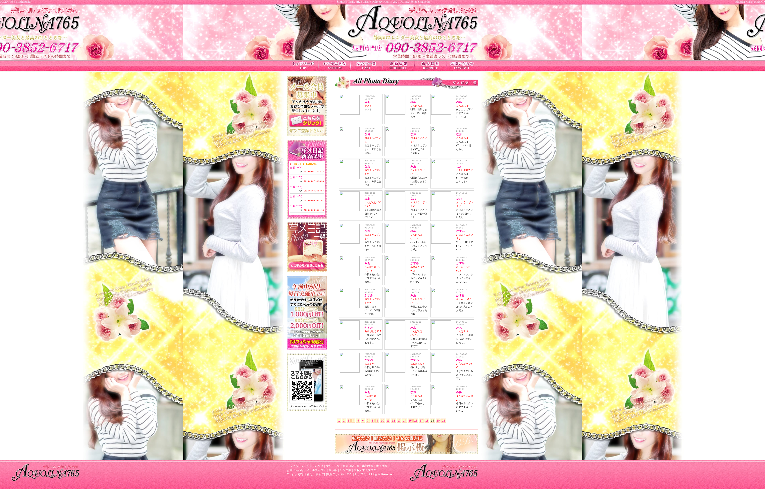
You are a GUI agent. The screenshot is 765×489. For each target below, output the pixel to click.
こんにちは (416, 395)
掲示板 (333, 470)
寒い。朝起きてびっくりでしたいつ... (464, 246)
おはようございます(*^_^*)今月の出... (418, 149)
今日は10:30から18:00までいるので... (372, 371)
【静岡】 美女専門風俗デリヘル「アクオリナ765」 (336, 474)
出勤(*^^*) (296, 167)
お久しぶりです (464, 170)
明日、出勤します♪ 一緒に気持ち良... (418, 113)
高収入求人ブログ (365, 470)
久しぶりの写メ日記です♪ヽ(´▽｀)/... (373, 214)
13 (399, 420)
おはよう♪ (370, 363)
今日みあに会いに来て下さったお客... (373, 278)
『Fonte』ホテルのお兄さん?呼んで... (418, 278)
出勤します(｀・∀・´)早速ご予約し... (373, 310)
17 (421, 420)
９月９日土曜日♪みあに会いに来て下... (418, 343)
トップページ (295, 466)
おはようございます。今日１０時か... (373, 246)
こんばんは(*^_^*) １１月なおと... (463, 145)
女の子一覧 (333, 466)
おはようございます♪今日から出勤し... (464, 214)
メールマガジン (316, 470)
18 (427, 420)
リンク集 (345, 470)
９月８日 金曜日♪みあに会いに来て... (464, 339)
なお (367, 134)
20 (438, 420)
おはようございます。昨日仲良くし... (418, 214)
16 (415, 420)
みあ (367, 101)
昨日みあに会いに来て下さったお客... (373, 407)
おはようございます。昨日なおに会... (373, 149)
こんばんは (462, 138)
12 (393, 420)
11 (387, 420)
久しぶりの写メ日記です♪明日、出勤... (464, 113)
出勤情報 (367, 466)
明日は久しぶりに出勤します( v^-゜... (418, 181)
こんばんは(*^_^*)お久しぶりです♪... (463, 178)
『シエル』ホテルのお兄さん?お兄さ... (464, 307)
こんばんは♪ (417, 105)
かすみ (460, 230)
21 (443, 420)
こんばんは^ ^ (463, 105)
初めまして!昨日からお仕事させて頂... (418, 371)
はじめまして (417, 363)
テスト (368, 105)
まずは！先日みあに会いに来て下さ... (464, 375)
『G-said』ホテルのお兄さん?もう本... (373, 339)
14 (404, 420)
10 (382, 420)
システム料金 (314, 466)
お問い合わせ (295, 470)
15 (410, 420)
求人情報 (381, 466)
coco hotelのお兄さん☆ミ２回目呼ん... (418, 246)
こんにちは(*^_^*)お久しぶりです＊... (417, 403)
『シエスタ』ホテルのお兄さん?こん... (464, 278)
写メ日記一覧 (351, 466)
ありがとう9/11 (464, 299)
